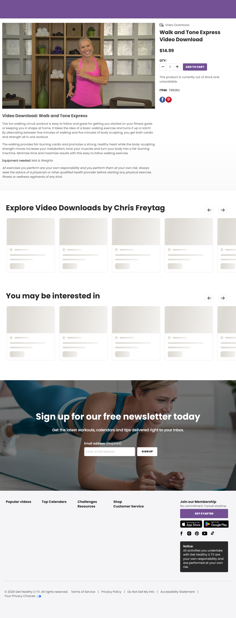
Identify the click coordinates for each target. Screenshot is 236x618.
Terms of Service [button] (83, 592)
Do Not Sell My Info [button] (140, 592)
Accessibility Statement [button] (177, 592)
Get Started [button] (204, 513)
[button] (163, 67)
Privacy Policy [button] (111, 592)
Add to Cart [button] (195, 67)
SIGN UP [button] (147, 451)
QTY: (162, 60)
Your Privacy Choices (19, 596)
